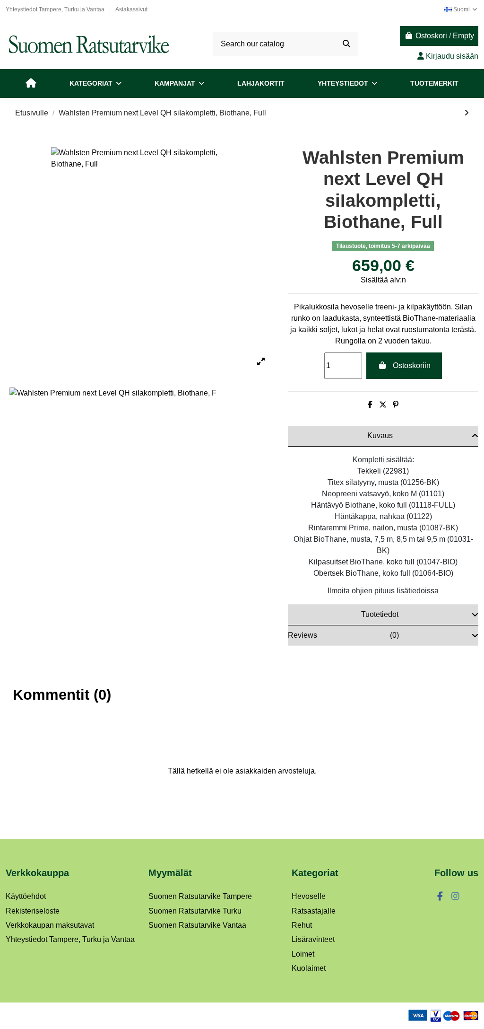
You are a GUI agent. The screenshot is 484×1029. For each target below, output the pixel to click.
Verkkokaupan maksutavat (50, 925)
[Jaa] (370, 405)
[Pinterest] (395, 405)
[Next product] (466, 113)
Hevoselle (309, 896)
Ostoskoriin (412, 365)
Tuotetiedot (379, 614)
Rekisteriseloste (33, 911)
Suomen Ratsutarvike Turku (195, 911)
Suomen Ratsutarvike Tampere (200, 896)
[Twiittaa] (383, 405)
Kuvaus (380, 435)
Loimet (303, 954)
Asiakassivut (131, 9)
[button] (95, 83)
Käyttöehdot (26, 896)
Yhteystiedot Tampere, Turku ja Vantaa (56, 9)
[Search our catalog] (346, 44)
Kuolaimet (309, 968)
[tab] (383, 436)
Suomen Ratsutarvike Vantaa (197, 925)
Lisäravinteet (313, 939)
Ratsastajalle (314, 911)
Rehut (302, 925)
